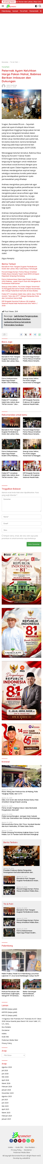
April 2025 (5, 1109)
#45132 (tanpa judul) (9, 1015)
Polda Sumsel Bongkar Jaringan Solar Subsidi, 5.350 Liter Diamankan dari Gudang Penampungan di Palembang (21, 817)
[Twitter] (15, 1141)
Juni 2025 (5, 1103)
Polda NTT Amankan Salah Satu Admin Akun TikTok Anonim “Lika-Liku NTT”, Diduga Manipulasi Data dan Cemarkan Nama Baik (21, 296)
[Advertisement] (21, 36)
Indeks (4, 1033)
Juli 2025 (5, 1099)
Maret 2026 (6, 1083)
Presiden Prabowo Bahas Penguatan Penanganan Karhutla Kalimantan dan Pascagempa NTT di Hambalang (18, 871)
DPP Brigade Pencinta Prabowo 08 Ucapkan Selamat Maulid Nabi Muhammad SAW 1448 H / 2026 (20, 303)
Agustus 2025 (7, 1096)
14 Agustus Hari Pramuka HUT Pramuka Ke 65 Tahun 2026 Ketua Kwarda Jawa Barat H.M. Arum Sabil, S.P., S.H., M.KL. (21, 1021)
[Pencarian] (40, 6)
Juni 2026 (5, 1074)
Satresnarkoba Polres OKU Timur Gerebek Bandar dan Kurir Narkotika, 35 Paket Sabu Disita (21, 825)
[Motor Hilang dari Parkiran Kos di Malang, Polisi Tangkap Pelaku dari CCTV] (21, 776)
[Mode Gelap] (36, 6)
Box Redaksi (6, 1027)
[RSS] (32, 1141)
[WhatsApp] (28, 1141)
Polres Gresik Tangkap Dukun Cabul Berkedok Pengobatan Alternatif (19, 809)
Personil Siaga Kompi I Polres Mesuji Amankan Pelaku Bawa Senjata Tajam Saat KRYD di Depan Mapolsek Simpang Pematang (20, 274)
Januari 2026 (6, 1090)
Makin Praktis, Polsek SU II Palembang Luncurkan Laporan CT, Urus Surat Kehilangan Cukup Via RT (20, 975)
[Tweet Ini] (26, 334)
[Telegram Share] (35, 334)
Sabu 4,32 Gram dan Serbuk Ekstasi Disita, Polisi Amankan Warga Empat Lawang (20, 801)
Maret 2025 (6, 1112)
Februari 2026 (7, 1086)
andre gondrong (12, 85)
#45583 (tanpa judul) (9, 1009)
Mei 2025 (5, 1106)
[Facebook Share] (21, 334)
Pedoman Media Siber (10, 1040)
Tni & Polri (5, 67)
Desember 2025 (8, 1093)
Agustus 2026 (7, 1067)
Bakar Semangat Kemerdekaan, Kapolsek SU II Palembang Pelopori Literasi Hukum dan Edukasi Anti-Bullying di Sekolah (32, 994)
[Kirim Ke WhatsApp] (39, 334)
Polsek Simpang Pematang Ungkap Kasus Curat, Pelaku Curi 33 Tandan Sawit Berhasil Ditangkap (20, 833)
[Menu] (3, 6)
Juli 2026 (5, 1070)
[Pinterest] (20, 1141)
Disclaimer (6, 1030)
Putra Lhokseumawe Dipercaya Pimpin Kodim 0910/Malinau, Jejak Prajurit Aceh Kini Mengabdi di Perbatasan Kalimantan (21, 281)
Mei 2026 (5, 1077)
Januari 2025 (6, 1119)
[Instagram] (24, 1141)
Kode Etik (5, 1037)
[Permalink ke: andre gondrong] (3, 86)
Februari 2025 (7, 1116)
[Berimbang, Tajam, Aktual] (11, 6)
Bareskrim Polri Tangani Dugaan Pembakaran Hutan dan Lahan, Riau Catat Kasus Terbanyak (19, 268)
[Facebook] (11, 1141)
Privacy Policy (7, 1043)
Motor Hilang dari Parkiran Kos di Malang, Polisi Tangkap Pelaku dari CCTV (20, 793)
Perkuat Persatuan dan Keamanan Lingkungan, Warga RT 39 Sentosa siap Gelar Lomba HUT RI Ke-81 (11, 994)
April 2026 (5, 1080)
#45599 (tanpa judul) (9, 1012)
